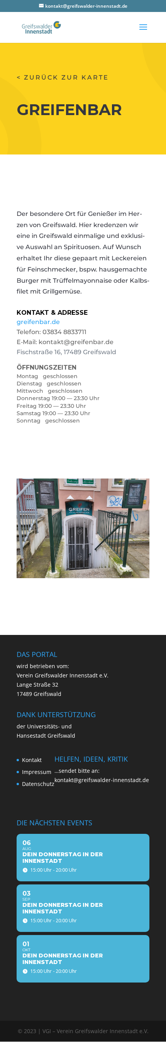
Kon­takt (32, 760)
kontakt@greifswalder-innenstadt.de (101, 780)
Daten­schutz (38, 783)
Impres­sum (36, 772)
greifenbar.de (38, 322)
